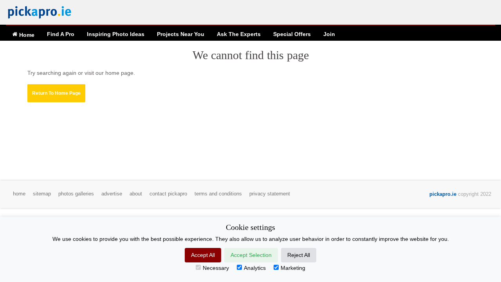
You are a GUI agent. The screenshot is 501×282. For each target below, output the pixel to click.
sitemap (42, 194)
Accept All (203, 255)
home (19, 194)
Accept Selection (251, 255)
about (136, 194)
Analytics (255, 268)
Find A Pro (60, 34)
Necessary (216, 268)
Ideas (115, 34)
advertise (111, 194)
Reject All (298, 255)
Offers (292, 34)
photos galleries (76, 194)
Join (329, 34)
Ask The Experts (239, 34)
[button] (56, 93)
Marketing (293, 268)
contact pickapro (168, 194)
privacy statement (269, 194)
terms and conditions (218, 194)
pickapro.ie (442, 194)
